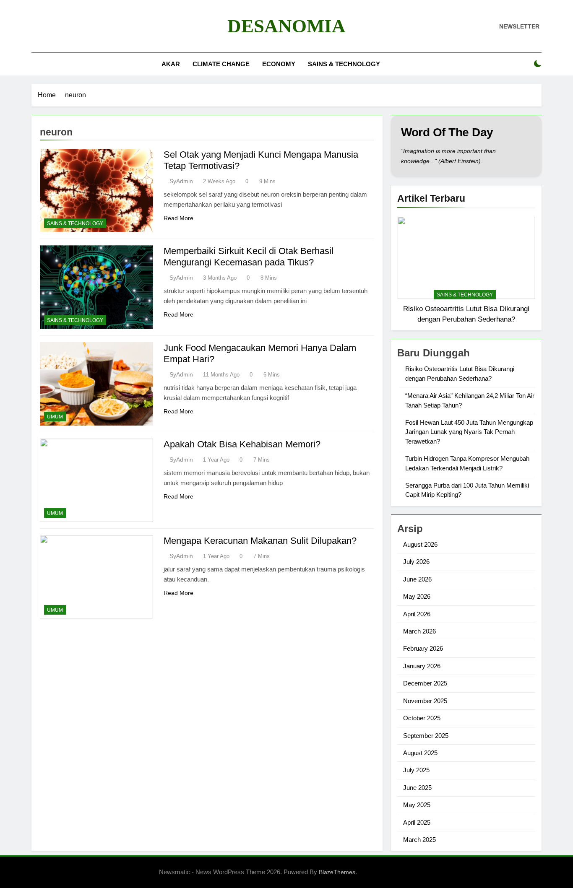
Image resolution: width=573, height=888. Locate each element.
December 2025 (425, 683)
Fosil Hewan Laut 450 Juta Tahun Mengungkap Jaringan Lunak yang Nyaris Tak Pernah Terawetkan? (469, 432)
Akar (170, 64)
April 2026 (416, 614)
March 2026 (419, 631)
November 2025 (425, 700)
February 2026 (423, 648)
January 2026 (421, 666)
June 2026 (417, 579)
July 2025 (416, 770)
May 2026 (416, 596)
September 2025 (425, 735)
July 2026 (416, 561)
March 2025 (419, 839)
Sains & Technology (344, 64)
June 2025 (417, 787)
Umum (55, 417)
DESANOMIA (286, 26)
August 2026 (420, 544)
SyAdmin (181, 181)
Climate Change (221, 64)
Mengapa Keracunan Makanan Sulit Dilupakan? (260, 540)
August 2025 (420, 752)
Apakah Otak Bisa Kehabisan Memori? (242, 444)
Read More (178, 218)
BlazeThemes (337, 872)
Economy (278, 64)
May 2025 (416, 804)
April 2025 (416, 822)
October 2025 (421, 718)
